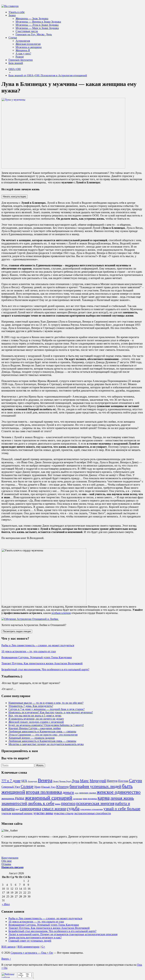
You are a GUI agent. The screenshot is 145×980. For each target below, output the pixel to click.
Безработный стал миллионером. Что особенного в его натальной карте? (45, 669)
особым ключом (61, 612)
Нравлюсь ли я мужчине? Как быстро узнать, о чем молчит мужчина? (50, 712)
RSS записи (8, 946)
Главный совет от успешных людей (29, 940)
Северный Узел (10, 786)
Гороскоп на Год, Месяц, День (34, 34)
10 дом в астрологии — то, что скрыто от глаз (36, 921)
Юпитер (62, 786)
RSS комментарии (28, 946)
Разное (20, 56)
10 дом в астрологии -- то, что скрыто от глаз (28, 651)
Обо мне (6, 860)
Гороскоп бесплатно (20, 59)
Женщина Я (23, 50)
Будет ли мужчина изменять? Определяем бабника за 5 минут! (46, 725)
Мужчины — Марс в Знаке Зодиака (37, 28)
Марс (84, 781)
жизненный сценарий (48, 798)
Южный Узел (48, 786)
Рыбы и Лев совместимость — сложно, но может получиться (45, 918)
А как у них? (23, 53)
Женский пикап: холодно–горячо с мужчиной (36, 721)
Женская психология (28, 43)
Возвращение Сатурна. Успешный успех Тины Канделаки (36, 657)
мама (57, 803)
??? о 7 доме (11, 781)
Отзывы (6, 864)
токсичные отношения (91, 809)
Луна (75, 781)
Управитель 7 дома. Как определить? (30, 706)
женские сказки (87, 792)
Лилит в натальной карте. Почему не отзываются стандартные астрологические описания (62, 934)
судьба (73, 808)
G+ (43, 946)
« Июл (6, 904)
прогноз (68, 803)
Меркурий (98, 781)
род (17, 809)
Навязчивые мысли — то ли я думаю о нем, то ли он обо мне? (45, 702)
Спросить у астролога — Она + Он (32, 952)
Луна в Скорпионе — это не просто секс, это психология (42, 734)
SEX (24, 781)
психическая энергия (95, 803)
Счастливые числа (27, 31)
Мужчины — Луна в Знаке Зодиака (37, 24)
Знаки (12, 15)
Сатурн (135, 780)
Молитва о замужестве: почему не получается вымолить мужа (46, 744)
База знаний (15, 63)
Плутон (123, 781)
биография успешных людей (95, 786)
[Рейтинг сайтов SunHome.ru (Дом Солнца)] (9, 976)
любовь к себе (41, 803)
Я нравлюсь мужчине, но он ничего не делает (36, 718)
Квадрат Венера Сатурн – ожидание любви (34, 728)
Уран (37, 786)
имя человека (90, 798)
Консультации (9, 857)
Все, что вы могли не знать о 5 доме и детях (34, 715)
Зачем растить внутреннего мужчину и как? (35, 937)
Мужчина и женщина (29, 47)
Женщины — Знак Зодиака (32, 18)
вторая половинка (44, 792)
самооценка (30, 808)
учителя (6, 813)
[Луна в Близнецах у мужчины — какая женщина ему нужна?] (63, 167)
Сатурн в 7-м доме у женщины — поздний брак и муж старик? (46, 709)
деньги (68, 792)
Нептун (112, 781)
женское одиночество (119, 792)
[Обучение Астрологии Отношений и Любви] (30, 619)
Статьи (12, 37)
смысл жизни (54, 808)
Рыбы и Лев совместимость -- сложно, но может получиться (37, 645)
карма (104, 798)
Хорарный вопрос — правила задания (31, 737)
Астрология (23, 40)
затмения (77, 799)
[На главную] (10, 6)
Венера (45, 780)
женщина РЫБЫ (12, 798)
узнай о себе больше (121, 808)
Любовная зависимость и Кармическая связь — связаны (42, 731)
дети (77, 793)
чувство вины (43, 813)
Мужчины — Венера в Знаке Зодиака (38, 21)
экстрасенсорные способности (92, 813)
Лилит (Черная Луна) (62, 781)
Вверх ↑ (6, 958)
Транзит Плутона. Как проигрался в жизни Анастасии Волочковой (42, 663)
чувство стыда (63, 813)
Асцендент (32, 781)
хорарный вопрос (22, 813)
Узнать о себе (16, 12)
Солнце (27, 786)
